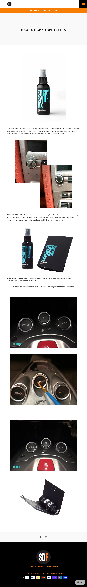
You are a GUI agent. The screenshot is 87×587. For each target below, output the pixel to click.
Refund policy (52, 567)
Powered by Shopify (56, 573)
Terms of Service (36, 567)
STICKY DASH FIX (42, 573)
